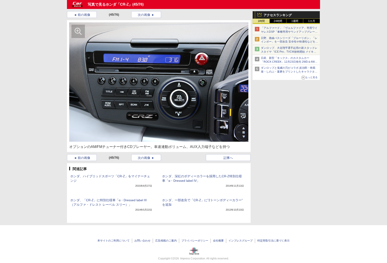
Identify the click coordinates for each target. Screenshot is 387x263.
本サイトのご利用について (113, 240)
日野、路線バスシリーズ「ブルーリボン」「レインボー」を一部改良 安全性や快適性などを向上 (289, 41)
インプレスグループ (240, 240)
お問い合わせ (142, 240)
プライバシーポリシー (194, 240)
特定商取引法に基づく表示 (273, 240)
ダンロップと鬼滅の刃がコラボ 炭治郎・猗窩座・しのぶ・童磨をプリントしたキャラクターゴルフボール (289, 71)
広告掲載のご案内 (166, 240)
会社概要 (218, 240)
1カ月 (311, 21)
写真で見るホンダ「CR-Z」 (110, 4)
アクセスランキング (278, 15)
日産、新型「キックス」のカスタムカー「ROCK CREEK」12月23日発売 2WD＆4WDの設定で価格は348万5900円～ (289, 61)
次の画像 (144, 15)
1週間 (294, 21)
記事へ (228, 158)
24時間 (278, 21)
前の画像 (84, 15)
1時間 (261, 21)
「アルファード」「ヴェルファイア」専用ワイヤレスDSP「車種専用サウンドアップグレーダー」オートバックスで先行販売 (289, 31)
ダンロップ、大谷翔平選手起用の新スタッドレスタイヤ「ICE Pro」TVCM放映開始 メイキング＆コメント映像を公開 (289, 51)
